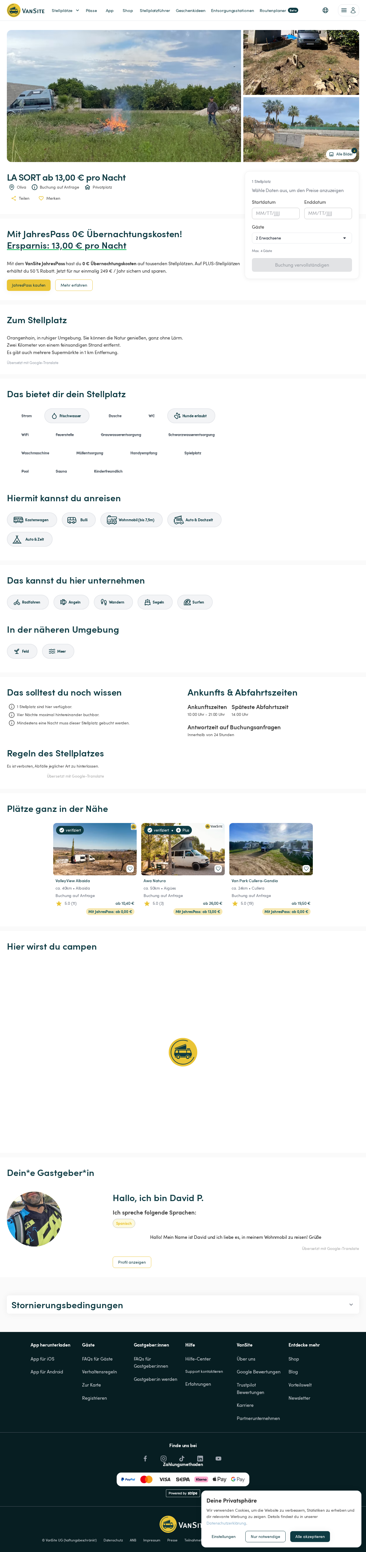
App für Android (47, 1372)
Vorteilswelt (300, 1385)
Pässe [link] (91, 10)
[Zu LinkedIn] (199, 1457)
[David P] (34, 1219)
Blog (293, 1372)
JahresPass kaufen (28, 285)
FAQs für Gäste (97, 1359)
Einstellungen (224, 1536)
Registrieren (94, 1398)
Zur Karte (91, 1385)
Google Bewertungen (258, 1372)
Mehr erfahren (74, 285)
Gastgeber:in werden (155, 1379)
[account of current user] (348, 10)
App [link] (110, 10)
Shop (294, 1359)
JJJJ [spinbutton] (277, 213)
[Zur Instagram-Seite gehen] (163, 1457)
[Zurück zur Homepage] (25, 10)
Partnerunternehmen (258, 1418)
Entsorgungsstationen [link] (232, 10)
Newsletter (299, 1398)
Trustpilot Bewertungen (250, 1388)
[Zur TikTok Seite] (181, 1457)
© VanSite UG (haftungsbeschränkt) (69, 1540)
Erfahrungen (198, 1384)
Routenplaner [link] (278, 10)
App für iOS (42, 1359)
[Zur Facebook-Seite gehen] (145, 1457)
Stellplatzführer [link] (155, 10)
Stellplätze (62, 10)
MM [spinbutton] (260, 213)
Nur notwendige (265, 1536)
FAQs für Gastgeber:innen (151, 1362)
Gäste (258, 227)
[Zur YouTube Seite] (218, 1457)
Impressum (151, 1540)
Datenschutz (113, 1540)
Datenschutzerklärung (226, 1523)
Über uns (246, 1359)
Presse (172, 1540)
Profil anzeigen (132, 1262)
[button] (325, 10)
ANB (133, 1540)
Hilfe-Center (198, 1359)
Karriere (245, 1405)
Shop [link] (128, 10)
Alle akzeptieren (310, 1536)
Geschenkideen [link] (191, 10)
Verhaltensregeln (99, 1372)
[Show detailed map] (183, 1052)
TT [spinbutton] (269, 213)
